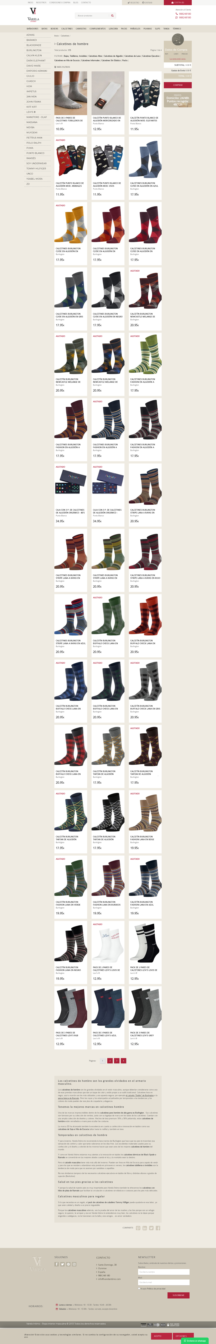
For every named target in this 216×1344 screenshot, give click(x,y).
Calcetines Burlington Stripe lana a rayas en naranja (68, 578)
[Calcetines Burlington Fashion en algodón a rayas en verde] (145, 355)
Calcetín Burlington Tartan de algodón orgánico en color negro (107, 839)
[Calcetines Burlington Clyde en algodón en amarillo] (70, 224)
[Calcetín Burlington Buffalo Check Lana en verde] (108, 616)
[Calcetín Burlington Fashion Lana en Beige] (145, 812)
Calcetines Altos (95, 56)
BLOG (75, 2)
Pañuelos (135, 29)
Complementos (98, 29)
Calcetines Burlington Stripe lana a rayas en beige (142, 513)
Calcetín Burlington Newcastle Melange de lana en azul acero (68, 382)
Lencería (113, 29)
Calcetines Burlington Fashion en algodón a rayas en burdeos (68, 447)
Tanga (166, 29)
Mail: (140, 1277)
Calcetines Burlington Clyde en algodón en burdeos (142, 251)
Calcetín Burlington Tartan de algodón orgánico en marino (67, 839)
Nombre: (142, 1267)
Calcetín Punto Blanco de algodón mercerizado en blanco (107, 121)
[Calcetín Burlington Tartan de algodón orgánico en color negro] (108, 812)
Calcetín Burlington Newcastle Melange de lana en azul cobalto (105, 382)
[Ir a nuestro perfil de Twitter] (62, 1264)
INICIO (30, 2)
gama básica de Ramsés (68, 1098)
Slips (157, 29)
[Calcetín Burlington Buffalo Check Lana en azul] (70, 681)
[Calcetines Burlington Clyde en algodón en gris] (70, 289)
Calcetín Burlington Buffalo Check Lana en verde (105, 643)
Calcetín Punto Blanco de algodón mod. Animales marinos (70, 186)
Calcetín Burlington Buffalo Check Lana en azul (68, 709)
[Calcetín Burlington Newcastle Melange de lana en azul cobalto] (108, 355)
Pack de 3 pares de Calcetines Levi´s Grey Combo (142, 1035)
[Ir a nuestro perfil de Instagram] (74, 1264)
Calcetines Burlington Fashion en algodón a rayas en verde (142, 382)
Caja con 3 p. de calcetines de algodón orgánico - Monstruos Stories (107, 513)
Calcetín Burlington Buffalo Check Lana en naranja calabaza (142, 643)
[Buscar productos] (111, 16)
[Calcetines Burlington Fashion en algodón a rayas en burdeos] (70, 420)
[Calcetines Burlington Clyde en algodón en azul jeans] (145, 158)
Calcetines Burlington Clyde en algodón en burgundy (105, 251)
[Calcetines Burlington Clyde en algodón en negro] (108, 289)
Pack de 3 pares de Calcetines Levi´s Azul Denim (104, 1035)
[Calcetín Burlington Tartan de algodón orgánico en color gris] (108, 747)
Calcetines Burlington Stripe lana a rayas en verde (105, 578)
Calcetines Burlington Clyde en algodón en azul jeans (144, 186)
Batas (44, 29)
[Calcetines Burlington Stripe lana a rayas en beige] (145, 485)
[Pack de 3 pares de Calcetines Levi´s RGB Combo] (70, 1008)
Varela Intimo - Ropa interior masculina (46, 1323)
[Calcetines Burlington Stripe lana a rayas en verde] (108, 551)
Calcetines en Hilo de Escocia (66, 60)
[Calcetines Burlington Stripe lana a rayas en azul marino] (70, 616)
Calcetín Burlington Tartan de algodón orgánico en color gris (105, 774)
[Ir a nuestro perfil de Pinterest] (68, 1264)
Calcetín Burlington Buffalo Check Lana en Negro (68, 774)
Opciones (181, 1336)
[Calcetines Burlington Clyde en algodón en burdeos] (145, 224)
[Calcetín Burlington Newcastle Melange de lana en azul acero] (70, 355)
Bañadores (32, 29)
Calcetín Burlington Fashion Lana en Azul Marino (142, 905)
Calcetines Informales (90, 60)
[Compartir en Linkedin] (145, 1228)
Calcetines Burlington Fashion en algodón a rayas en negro (142, 447)
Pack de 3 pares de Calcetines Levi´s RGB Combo (67, 1035)
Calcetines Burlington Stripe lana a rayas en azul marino (71, 643)
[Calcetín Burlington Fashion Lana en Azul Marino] (145, 877)
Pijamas (148, 29)
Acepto (157, 1336)
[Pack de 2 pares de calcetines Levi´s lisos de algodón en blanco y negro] (145, 943)
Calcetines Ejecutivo (151, 56)
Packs (124, 29)
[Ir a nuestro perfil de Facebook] (56, 1264)
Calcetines (67, 29)
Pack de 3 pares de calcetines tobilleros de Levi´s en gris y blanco (69, 121)
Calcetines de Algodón (113, 56)
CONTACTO (86, 2)
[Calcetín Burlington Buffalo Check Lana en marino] (108, 681)
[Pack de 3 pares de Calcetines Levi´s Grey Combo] (145, 1008)
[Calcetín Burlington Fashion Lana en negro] (70, 943)
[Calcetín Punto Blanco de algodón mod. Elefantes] (145, 93)
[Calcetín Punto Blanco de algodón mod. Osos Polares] (108, 158)
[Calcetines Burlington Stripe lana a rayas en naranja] (70, 551)
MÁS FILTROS (63, 67)
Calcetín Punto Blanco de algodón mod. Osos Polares (107, 186)
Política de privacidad (156, 1288)
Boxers (54, 29)
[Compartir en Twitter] (151, 1228)
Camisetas (81, 29)
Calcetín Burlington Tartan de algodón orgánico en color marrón (145, 774)
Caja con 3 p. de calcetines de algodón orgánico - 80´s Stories (70, 513)
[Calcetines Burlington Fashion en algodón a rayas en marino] (108, 420)
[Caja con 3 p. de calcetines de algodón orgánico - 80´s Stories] (70, 485)
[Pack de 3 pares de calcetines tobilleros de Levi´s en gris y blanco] (70, 93)
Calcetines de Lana (132, 56)
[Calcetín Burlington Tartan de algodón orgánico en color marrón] (145, 747)
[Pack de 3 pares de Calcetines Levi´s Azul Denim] (108, 1008)
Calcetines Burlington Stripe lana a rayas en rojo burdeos (145, 578)
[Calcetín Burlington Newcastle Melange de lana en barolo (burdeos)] (145, 289)
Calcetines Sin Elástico (110, 60)
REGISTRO (134, 3)
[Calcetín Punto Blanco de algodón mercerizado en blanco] (108, 93)
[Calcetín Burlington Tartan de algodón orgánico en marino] (70, 812)
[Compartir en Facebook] (158, 1228)
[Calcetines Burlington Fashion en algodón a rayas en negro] (145, 420)
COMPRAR (177, 85)
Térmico (177, 29)
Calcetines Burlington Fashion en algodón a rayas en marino (105, 447)
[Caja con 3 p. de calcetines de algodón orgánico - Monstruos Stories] (108, 485)
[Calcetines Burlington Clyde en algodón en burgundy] (108, 224)
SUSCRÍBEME (178, 1295)
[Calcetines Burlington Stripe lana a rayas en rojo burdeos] (145, 551)
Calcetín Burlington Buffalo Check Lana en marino (105, 709)
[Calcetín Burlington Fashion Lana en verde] (70, 877)
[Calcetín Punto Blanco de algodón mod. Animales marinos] (70, 158)
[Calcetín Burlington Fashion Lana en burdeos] (108, 877)
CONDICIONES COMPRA (59, 2)
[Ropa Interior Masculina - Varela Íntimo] (38, 14)
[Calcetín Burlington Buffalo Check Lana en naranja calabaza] (145, 616)
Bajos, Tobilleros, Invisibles (75, 56)
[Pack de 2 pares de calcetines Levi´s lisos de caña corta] (108, 943)
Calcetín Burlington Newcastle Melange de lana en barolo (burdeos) (144, 317)
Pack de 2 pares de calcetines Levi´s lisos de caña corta (106, 970)
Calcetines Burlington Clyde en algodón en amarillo (68, 251)
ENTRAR (148, 3)
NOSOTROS (41, 2)
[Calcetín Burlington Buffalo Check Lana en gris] (145, 681)
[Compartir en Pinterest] (138, 1228)
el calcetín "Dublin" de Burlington (140, 1095)
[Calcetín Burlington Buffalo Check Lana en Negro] (70, 747)
